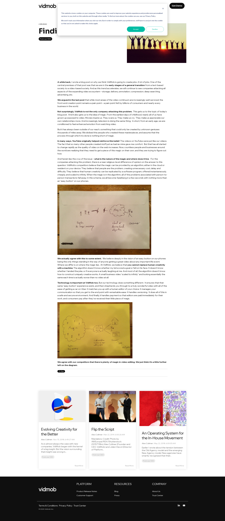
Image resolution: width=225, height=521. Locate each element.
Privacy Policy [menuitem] (65, 505)
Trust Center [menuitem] (157, 495)
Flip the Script (102, 429)
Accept (136, 29)
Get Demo (177, 5)
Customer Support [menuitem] (85, 495)
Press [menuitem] (117, 495)
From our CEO (45, 39)
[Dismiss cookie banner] (163, 8)
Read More (79, 466)
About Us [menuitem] (156, 491)
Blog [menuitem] (116, 491)
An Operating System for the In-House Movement (163, 435)
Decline (155, 29)
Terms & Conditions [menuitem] (48, 505)
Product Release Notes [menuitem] (87, 491)
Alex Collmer (46, 439)
